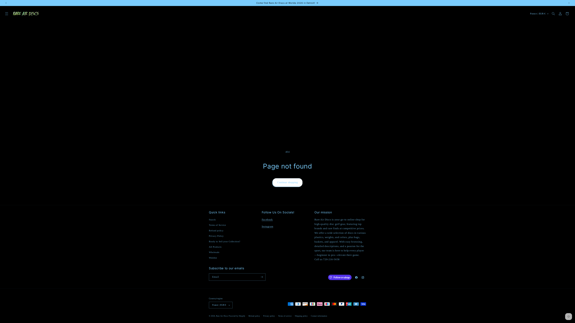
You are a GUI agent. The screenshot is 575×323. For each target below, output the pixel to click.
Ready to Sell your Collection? (224, 241)
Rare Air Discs (222, 316)
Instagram (267, 226)
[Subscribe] (261, 277)
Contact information (319, 316)
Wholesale (214, 252)
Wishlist (213, 258)
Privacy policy (269, 316)
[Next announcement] (569, 3)
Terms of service (285, 316)
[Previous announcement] (6, 3)
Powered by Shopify (237, 316)
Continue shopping (287, 182)
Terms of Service (217, 225)
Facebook (267, 219)
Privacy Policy (216, 236)
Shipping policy (301, 316)
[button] (6, 13)
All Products (215, 247)
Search (212, 219)
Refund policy (216, 230)
